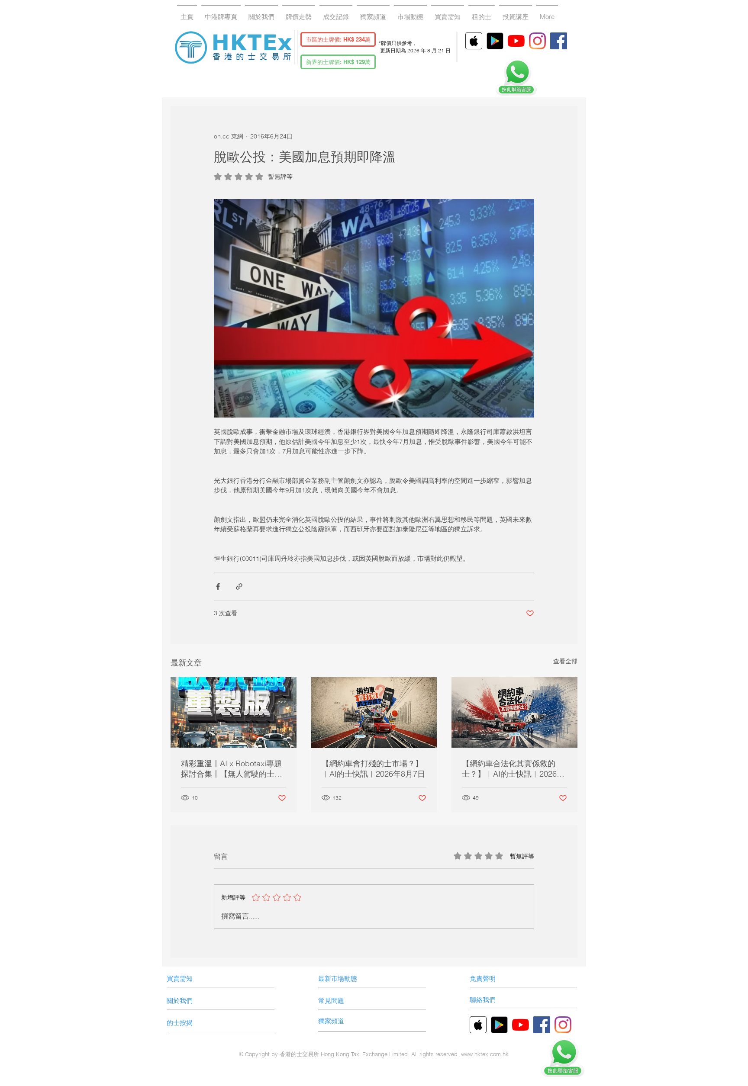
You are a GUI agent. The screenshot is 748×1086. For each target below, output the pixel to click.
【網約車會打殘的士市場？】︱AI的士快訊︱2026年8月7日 (373, 768)
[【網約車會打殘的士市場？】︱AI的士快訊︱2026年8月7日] (374, 712)
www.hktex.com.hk (485, 1054)
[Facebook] (558, 40)
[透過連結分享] (239, 586)
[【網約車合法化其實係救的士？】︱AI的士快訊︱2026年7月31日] (514, 712)
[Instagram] (537, 40)
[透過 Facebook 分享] (218, 586)
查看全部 (565, 661)
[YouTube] (516, 40)
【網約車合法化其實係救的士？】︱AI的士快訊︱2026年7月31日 (513, 768)
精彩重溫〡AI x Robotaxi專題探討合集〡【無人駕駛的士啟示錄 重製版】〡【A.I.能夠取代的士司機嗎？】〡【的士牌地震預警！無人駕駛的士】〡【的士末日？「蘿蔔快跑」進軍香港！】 (231, 768)
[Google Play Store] (495, 40)
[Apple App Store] (473, 40)
